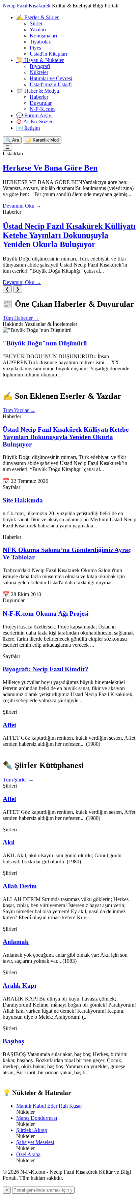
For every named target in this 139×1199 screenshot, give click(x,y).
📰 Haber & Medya (37, 91)
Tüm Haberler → (21, 318)
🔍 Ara (12, 140)
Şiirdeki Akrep (31, 1130)
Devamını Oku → (22, 206)
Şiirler (36, 23)
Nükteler (39, 72)
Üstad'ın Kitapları (48, 54)
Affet (9, 725)
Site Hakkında (23, 500)
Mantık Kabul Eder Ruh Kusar (49, 1106)
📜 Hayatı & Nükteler (40, 60)
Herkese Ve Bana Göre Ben (50, 167)
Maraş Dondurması (36, 1118)
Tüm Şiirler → (18, 779)
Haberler (39, 97)
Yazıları (38, 29)
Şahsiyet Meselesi (35, 1142)
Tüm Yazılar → (19, 410)
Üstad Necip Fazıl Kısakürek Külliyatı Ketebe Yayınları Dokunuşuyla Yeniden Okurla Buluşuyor (69, 235)
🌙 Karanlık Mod (42, 140)
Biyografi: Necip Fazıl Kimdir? (45, 669)
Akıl (9, 842)
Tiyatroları (41, 41)
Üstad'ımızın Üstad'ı (51, 84)
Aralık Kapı (19, 985)
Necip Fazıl (27, 5)
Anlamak (16, 941)
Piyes (35, 48)
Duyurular (41, 103)
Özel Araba (28, 1154)
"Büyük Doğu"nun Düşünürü (45, 343)
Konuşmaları (43, 35)
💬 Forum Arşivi (34, 115)
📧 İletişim (28, 128)
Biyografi (40, 66)
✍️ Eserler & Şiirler (37, 17)
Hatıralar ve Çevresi (51, 78)
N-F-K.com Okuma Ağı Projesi (45, 613)
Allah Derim (20, 886)
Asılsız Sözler (38, 121)
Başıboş (13, 1041)
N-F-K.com (42, 109)
